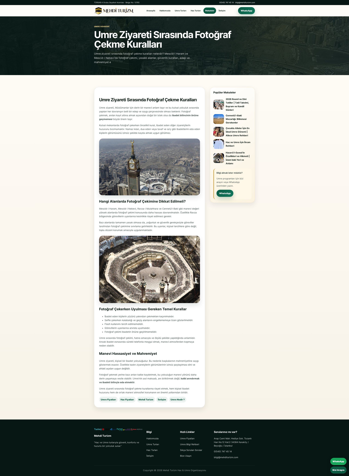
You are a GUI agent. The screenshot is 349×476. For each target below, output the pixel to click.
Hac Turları (196, 11)
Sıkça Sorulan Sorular (191, 450)
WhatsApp (246, 10)
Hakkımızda (165, 11)
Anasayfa (150, 11)
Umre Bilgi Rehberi (189, 444)
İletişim (222, 11)
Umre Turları (180, 11)
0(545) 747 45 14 (226, 2)
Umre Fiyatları (108, 399)
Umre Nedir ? (178, 399)
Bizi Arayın (338, 470)
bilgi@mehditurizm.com (245, 2)
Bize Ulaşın (185, 455)
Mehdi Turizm (146, 399)
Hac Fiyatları (127, 399)
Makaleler (209, 11)
